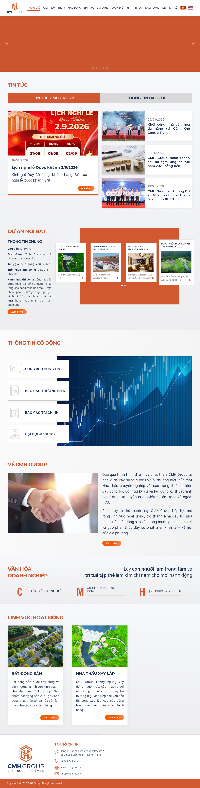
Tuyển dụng (152, 7)
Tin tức (137, 7)
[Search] (176, 8)
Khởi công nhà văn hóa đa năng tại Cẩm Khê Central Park (169, 128)
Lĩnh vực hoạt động (96, 7)
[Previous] (7, 43)
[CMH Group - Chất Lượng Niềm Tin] (15, 8)
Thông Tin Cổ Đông (69, 7)
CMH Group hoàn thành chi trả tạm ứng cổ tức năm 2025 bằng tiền (169, 162)
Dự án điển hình (120, 7)
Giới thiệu (49, 7)
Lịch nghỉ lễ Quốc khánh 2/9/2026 (45, 167)
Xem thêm (86, 188)
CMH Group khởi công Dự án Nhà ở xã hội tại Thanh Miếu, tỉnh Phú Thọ (169, 195)
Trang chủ (33, 7)
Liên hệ (166, 7)
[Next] (193, 43)
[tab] (54, 98)
